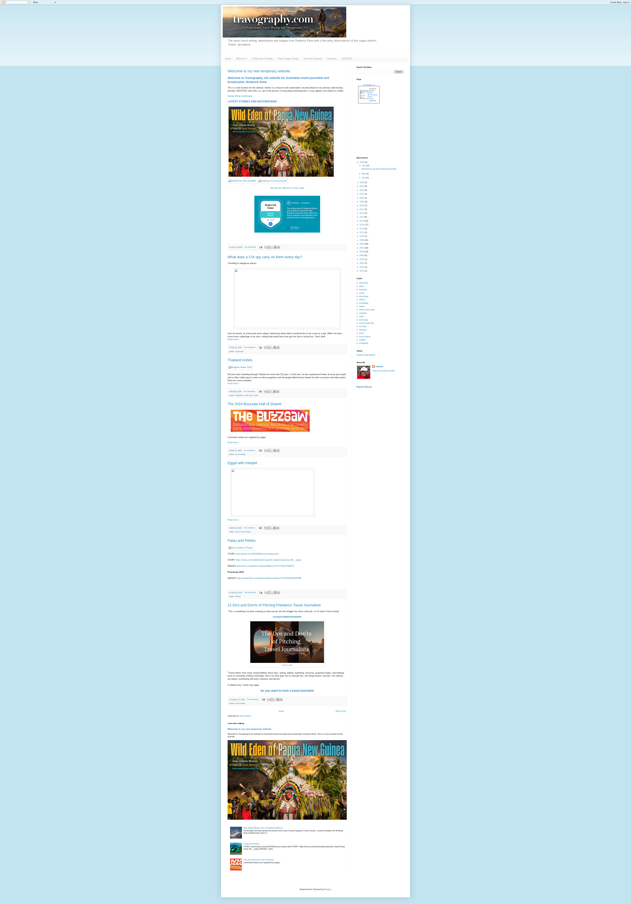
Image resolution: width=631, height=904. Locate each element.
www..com (369, 85)
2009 (362, 240)
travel (361, 333)
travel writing (240, 454)
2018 (362, 205)
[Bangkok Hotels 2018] (240, 367)
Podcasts (332, 58)
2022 (362, 194)
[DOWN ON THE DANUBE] (242, 181)
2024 (362, 186)
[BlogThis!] (269, 247)
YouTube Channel (313, 58)
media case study (251, 395)
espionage (239, 351)
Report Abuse (364, 386)
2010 (362, 236)
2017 (362, 209)
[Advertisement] (381, 130)
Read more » (233, 339)
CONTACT (346, 58)
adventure (363, 283)
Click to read (287, 665)
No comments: (251, 247)
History (238, 596)
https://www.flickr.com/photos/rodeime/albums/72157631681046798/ (269, 578)
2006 (362, 251)
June (364, 165)
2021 (362, 198)
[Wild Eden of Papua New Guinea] (281, 177)
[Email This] (266, 247)
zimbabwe (363, 343)
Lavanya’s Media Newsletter (287, 616)
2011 (362, 232)
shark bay (363, 320)
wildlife (362, 340)
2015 (362, 217)
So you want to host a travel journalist (287, 690)
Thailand (363, 330)
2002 (362, 263)
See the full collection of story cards (287, 188)
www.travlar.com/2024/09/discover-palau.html (257, 554)
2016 (362, 213)
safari (361, 316)
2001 (362, 267)
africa (237, 532)
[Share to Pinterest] (278, 247)
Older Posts (341, 711)
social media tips (366, 323)
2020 (362, 202)
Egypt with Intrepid (242, 463)
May (364, 174)
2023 (362, 190)
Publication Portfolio (262, 58)
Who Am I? (241, 58)
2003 (362, 259)
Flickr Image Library (288, 58)
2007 (362, 248)
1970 (362, 271)
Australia (363, 289)
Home (228, 58)
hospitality (239, 395)
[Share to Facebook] (275, 247)
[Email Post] (260, 247)
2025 (362, 182)
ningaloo (363, 313)
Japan (362, 306)
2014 (362, 221)
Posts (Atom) (245, 716)
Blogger (327, 889)
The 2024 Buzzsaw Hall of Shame (254, 404)
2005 (362, 255)
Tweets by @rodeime (366, 355)
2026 (362, 162)
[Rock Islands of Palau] (240, 548)
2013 (362, 225)
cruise (361, 293)
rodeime (379, 366)
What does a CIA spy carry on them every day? (265, 257)
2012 (362, 228)
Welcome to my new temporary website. (259, 71)
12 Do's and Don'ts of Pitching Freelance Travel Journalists (274, 605)
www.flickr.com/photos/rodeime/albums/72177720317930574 (265, 566)
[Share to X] (272, 247)
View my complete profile (383, 371)
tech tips (362, 326)
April (364, 178)
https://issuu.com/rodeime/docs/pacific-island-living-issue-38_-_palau (268, 560)
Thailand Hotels (240, 360)
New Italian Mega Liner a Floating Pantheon (263, 828)
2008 (362, 244)
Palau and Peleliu (242, 540)
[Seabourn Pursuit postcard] (273, 181)
